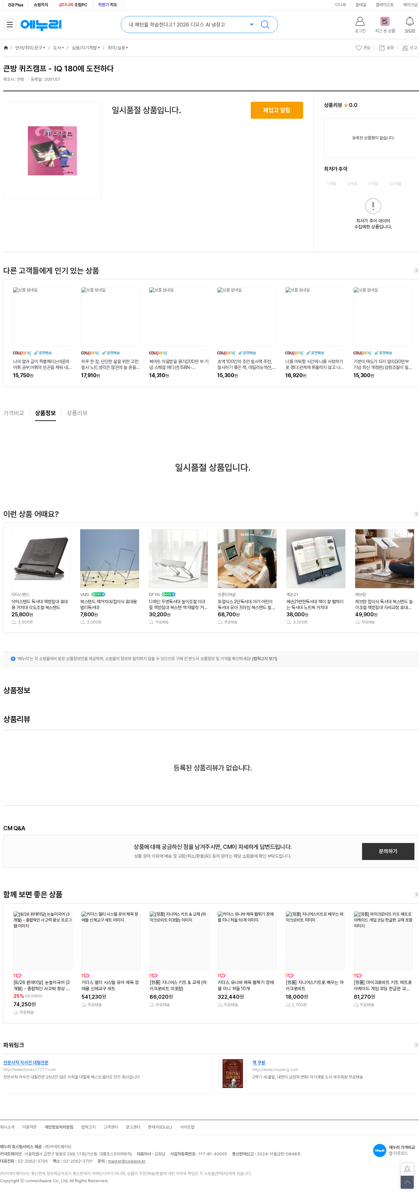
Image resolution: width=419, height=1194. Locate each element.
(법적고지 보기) (264, 658)
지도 (107, 4)
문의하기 (388, 851)
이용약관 (29, 1127)
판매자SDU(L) (160, 1127)
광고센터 (133, 1127)
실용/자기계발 (84, 47)
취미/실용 (116, 47)
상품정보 (45, 413)
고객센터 (110, 1127)
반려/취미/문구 (28, 47)
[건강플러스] (16, 5)
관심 (367, 47)
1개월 (331, 183)
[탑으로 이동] (407, 1182)
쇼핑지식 (41, 4)
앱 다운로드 (402, 1150)
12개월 (395, 183)
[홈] (6, 47)
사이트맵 (187, 1127)
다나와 (340, 4)
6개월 (373, 183)
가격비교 (13, 413)
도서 (57, 47)
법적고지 (88, 1127)
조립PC (73, 4)
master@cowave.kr (127, 1161)
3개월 (352, 183)
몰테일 (360, 4)
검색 (265, 24)
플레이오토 (385, 4)
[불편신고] (407, 1169)
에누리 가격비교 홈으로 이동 (41, 24)
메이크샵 (410, 4)
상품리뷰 (77, 413)
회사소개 (7, 1127)
